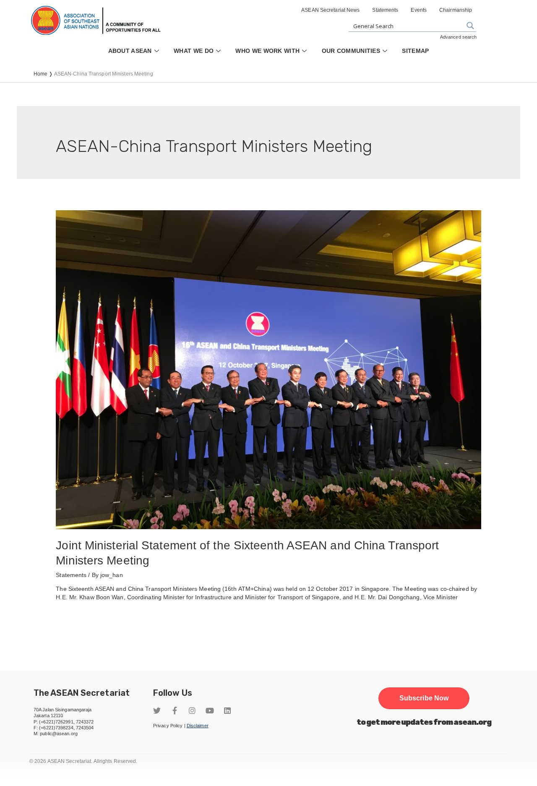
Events (419, 10)
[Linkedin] (227, 710)
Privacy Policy (167, 725)
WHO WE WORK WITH (267, 50)
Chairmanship (455, 10)
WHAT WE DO (194, 50)
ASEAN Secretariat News (330, 10)
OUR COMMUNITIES (351, 50)
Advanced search (458, 36)
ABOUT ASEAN (130, 50)
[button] (423, 698)
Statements (385, 10)
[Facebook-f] (174, 710)
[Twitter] (157, 710)
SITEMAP (415, 50)
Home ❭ (44, 74)
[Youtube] (210, 710)
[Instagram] (192, 710)
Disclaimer (198, 725)
